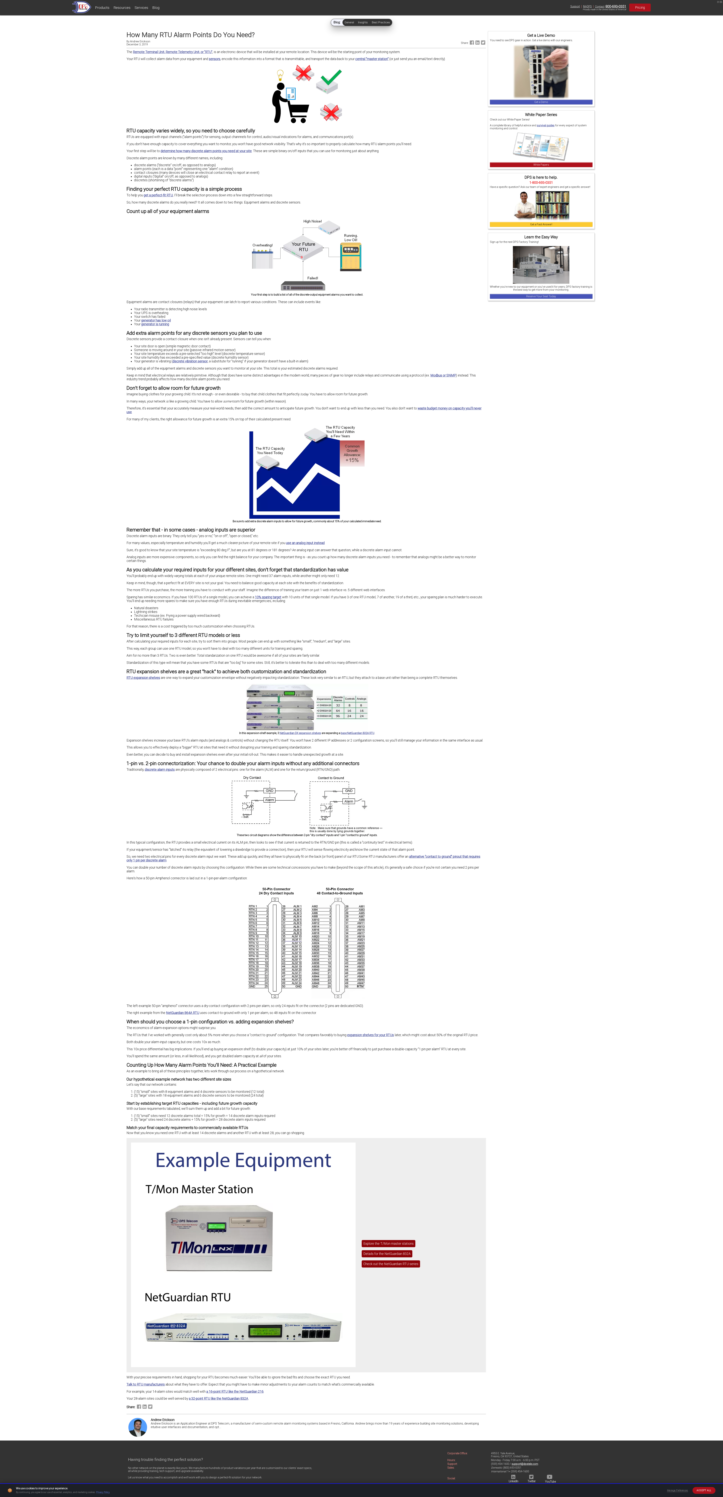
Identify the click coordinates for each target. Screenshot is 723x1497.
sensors (214, 59)
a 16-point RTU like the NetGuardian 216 (235, 1391)
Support (575, 6)
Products (102, 7)
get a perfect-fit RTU (158, 195)
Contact (599, 6)
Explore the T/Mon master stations (388, 1243)
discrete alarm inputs (160, 769)
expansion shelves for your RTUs (370, 1035)
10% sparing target (268, 597)
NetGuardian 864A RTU (182, 1013)
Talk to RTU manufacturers (146, 1384)
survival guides (545, 125)
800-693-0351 (616, 6)
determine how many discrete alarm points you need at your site (206, 151)
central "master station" (372, 59)
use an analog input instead (305, 543)
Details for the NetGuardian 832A (387, 1254)
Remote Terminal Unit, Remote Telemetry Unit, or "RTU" (172, 52)
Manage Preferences (677, 1490)
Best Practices (381, 22)
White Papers (541, 164)
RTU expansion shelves (143, 678)
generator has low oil (156, 320)
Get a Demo (541, 102)
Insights (363, 22)
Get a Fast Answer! (541, 224)
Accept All (704, 1490)
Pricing (640, 7)
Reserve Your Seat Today (541, 296)
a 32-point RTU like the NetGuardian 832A (218, 1398)
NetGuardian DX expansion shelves (300, 733)
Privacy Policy (103, 1492)
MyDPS (587, 6)
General (349, 22)
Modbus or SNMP (443, 375)
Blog (155, 7)
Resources (122, 7)
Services (141, 7)
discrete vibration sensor (190, 361)
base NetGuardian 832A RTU (357, 733)
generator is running (155, 324)
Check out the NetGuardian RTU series (390, 1264)
